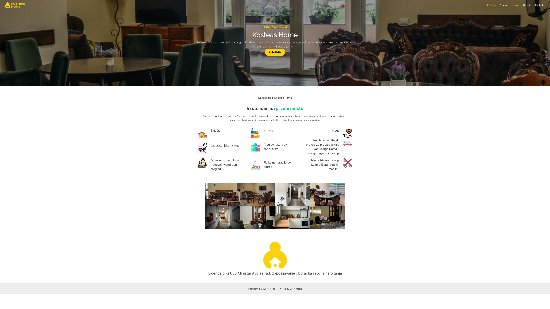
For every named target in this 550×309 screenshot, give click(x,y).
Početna (491, 5)
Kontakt (539, 5)
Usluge (515, 5)
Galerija (527, 5)
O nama (503, 5)
